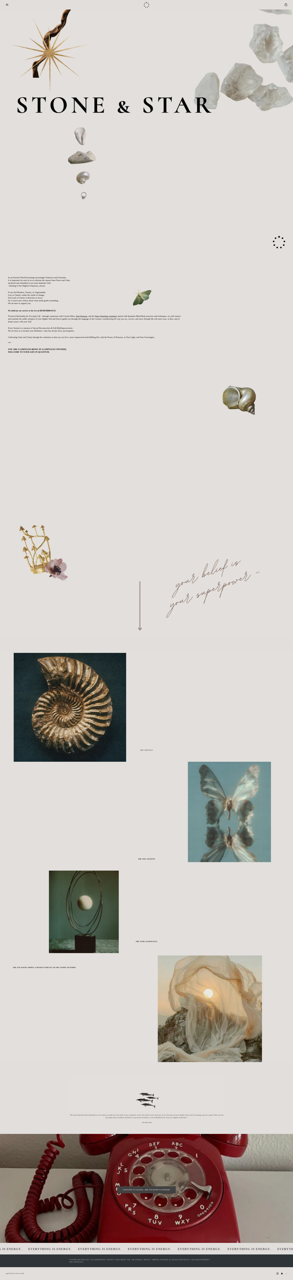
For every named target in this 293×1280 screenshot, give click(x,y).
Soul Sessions (81, 316)
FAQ (128, 1260)
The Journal (136, 1260)
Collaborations (97, 1260)
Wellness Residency (200, 1260)
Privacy (147, 1260)
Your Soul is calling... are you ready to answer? (146, 1190)
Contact (110, 1260)
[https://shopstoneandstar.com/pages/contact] (286, 1274)
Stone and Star (78, 1260)
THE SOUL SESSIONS (146, 859)
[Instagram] (278, 1274)
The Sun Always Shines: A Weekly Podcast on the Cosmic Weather (44, 967)
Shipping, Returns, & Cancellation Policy (171, 1260)
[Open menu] (9, 4)
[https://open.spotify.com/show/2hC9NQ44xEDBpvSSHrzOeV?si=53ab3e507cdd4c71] (282, 1274)
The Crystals (146, 750)
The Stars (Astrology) (146, 941)
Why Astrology (76, 1262)
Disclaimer (120, 1260)
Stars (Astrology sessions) (106, 316)
